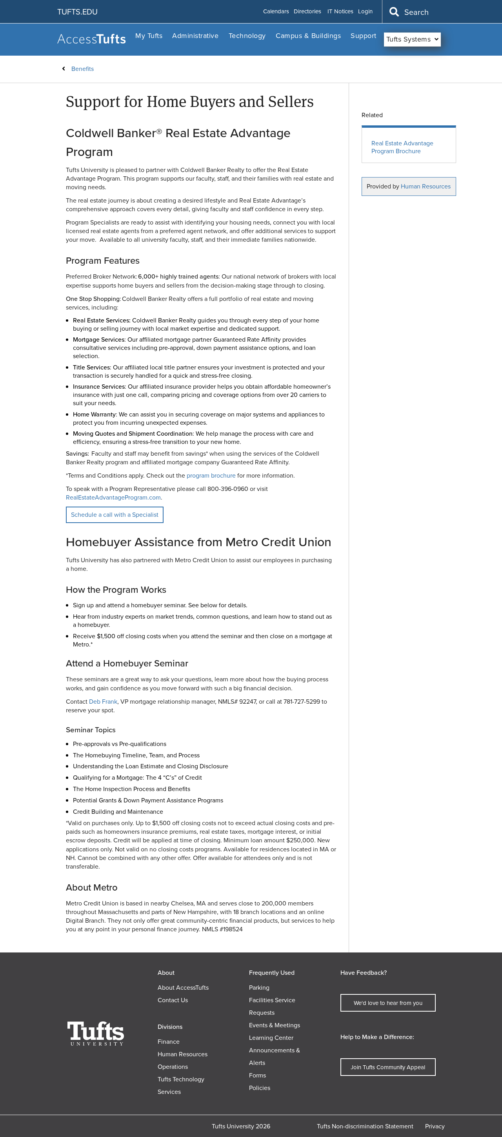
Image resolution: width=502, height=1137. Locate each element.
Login (365, 12)
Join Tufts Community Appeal (388, 1067)
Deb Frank (103, 701)
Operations (173, 1066)
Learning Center (271, 1037)
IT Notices (340, 12)
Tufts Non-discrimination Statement (365, 1126)
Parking (259, 987)
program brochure (211, 475)
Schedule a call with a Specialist (114, 514)
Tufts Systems (408, 39)
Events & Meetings (274, 1025)
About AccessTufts (183, 987)
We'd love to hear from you (388, 1003)
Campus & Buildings (308, 36)
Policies (259, 1087)
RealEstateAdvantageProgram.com (113, 497)
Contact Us (173, 1000)
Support (363, 36)
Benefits (82, 68)
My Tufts (148, 36)
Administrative (195, 36)
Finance (169, 1041)
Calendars (276, 12)
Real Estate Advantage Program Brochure (402, 147)
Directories (307, 12)
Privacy (435, 1126)
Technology (247, 36)
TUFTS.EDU (77, 12)
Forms (257, 1075)
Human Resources (426, 186)
